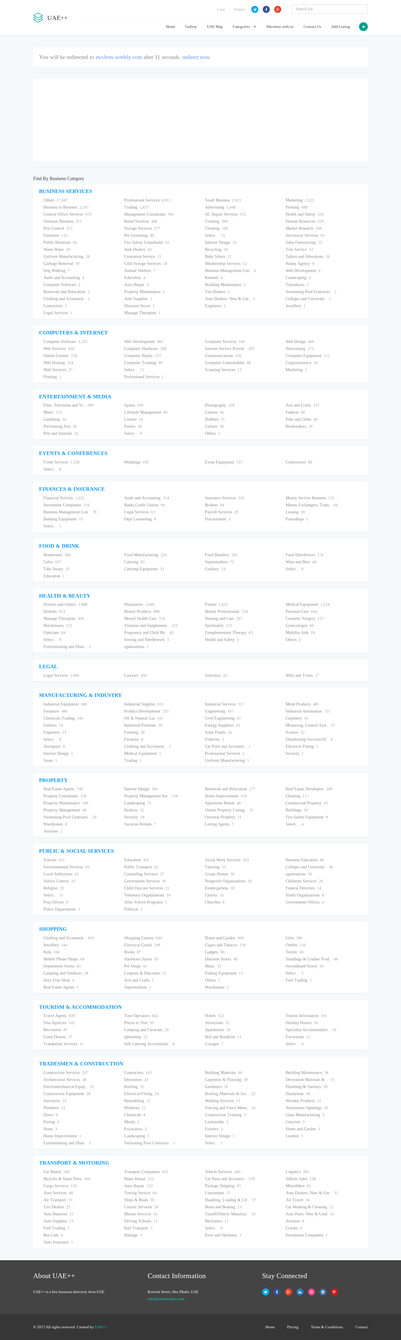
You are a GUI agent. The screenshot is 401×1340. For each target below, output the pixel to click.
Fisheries (214, 739)
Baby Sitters (218, 256)
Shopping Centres (143, 938)
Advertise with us (280, 26)
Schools (54, 860)
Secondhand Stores (305, 966)
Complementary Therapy (229, 632)
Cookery (215, 569)
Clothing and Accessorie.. (66, 299)
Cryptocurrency (302, 363)
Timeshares (297, 284)
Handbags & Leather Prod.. (312, 959)
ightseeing (135, 1037)
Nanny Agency (300, 263)
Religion (53, 888)
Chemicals (135, 1115)
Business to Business (66, 207)
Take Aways (56, 569)
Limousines (217, 1193)
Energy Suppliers (222, 725)
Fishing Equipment (224, 973)
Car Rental (56, 1172)
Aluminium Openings (307, 1108)
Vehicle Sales (301, 1179)
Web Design (300, 341)
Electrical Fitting (302, 746)
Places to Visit (139, 1023)
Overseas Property (223, 817)
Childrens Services (304, 881)
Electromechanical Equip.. (68, 1086)
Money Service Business (310, 498)
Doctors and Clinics (65, 604)
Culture (214, 426)
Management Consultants (149, 214)
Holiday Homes (302, 1023)
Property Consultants (65, 796)
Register (239, 9)
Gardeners (216, 1086)
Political (133, 909)
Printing (297, 207)
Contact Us (312, 26)
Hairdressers (57, 625)
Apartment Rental (223, 803)
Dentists (54, 611)
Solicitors (216, 675)
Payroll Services (221, 512)
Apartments (217, 1030)
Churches (215, 902)
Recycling (216, 249)
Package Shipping (223, 1186)
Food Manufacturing (145, 555)
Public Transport (141, 867)
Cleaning (216, 228)
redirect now (196, 57)
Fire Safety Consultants (146, 242)
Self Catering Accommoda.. (149, 1044)
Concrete (295, 1122)
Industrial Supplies (144, 704)
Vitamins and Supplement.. (151, 625)
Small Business (223, 200)
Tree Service (299, 249)
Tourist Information (306, 1016)
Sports (133, 405)
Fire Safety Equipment (307, 817)
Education (134, 277)
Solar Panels (218, 732)
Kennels (214, 277)
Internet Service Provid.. (230, 348)
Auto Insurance (58, 1242)
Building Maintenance (225, 284)
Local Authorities (61, 874)
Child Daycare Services (146, 888)
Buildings (297, 810)
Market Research (304, 228)
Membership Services (226, 263)
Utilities (53, 725)
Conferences (299, 462)
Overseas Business (62, 221)
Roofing (134, 1086)
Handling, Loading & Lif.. (230, 1200)
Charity (214, 895)
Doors (50, 1115)
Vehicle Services (222, 1172)
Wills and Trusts (302, 675)
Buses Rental (139, 1179)
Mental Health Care (144, 618)
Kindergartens (220, 888)
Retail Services (140, 221)
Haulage (133, 1235)
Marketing (300, 200)
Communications (223, 355)
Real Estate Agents (63, 789)
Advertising (220, 207)
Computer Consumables (228, 363)
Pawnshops (297, 519)
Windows (135, 1108)
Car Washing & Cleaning (309, 1207)
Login (221, 9)
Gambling (54, 419)
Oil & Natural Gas (143, 718)
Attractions (217, 1023)
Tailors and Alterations (308, 256)
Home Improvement (226, 796)
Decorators (136, 1079)
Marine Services (140, 1214)
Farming (134, 732)
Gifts (294, 938)
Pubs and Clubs (302, 419)
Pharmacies (139, 604)
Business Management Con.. (230, 270)
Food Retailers (221, 555)
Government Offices (305, 902)
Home (170, 26)
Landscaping (298, 277)
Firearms (133, 739)
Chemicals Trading (63, 718)
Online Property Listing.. (229, 810)
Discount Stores (139, 306)
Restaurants (57, 555)
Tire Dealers (217, 292)
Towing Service (140, 1193)
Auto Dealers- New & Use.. (230, 299)
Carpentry (297, 718)
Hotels (214, 1016)
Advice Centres (59, 881)
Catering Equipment (144, 569)
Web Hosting (58, 363)
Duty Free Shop (58, 980)
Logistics (297, 1172)
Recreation (55, 1030)
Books (132, 952)
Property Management (65, 810)
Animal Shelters (139, 270)
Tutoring (215, 867)
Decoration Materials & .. (310, 1079)
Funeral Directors (303, 888)
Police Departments (61, 909)
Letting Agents (219, 824)
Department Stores (62, 966)
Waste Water (56, 249)
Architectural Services (65, 1079)
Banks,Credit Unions (144, 505)
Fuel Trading (299, 980)
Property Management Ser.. (151, 796)
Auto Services (58, 1193)
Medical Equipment (308, 604)
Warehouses (55, 824)
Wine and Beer (301, 562)
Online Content (60, 355)
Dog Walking (56, 270)
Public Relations (60, 242)
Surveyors (55, 1101)
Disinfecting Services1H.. (309, 739)
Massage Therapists (142, 313)
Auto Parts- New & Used (310, 1214)
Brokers (214, 505)
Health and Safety (305, 214)
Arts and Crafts (302, 405)
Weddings (136, 462)
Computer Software (61, 284)
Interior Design (221, 242)
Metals (131, 1122)
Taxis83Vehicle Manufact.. (230, 1214)
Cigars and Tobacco (225, 945)
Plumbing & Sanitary (307, 1086)
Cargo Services (60, 1186)
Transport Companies (146, 1172)
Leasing (295, 512)
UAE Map (215, 26)
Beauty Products (142, 611)
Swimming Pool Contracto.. (311, 292)
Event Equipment (223, 462)
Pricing (293, 1327)
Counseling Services (144, 874)
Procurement (217, 519)
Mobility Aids (300, 632)
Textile (295, 952)
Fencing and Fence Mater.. (230, 1108)
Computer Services (225, 341)
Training (216, 221)
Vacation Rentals (140, 824)
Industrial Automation (308, 711)
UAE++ (101, 1327)
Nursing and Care (223, 618)
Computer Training (143, 363)
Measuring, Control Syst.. (310, 725)
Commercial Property (307, 803)
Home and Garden (224, 938)
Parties (133, 426)
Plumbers (54, 1108)
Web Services (58, 348)
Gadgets (215, 952)
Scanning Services (223, 370)
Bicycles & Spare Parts (66, 1179)
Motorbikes (298, 1186)
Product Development (146, 711)
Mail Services (58, 370)
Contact (361, 1327)
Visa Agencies (59, 1023)
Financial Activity (64, 498)
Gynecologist (300, 625)
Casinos (214, 412)
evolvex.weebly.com (119, 57)
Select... (215, 235)
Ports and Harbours (223, 1235)
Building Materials (223, 1072)
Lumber (294, 1136)
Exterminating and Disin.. (67, 646)
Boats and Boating (223, 1207)
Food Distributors (305, 555)
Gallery (191, 26)
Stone (50, 760)
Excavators (135, 1129)
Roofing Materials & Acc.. (230, 1094)
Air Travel (298, 1200)
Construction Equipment (66, 1094)
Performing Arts (60, 426)
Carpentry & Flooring (226, 1079)
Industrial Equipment (65, 704)
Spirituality (218, 625)
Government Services (145, 881)
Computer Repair (142, 355)
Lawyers (135, 675)
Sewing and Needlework (146, 639)
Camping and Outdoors (65, 973)
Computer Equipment (308, 355)
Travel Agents (59, 1016)
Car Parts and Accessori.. (228, 746)
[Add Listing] (363, 26)
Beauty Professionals (226, 611)
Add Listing (340, 26)
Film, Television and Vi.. (68, 405)
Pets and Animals (60, 433)
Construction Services (65, 1072)
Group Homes (220, 874)
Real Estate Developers (309, 789)
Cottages (214, 1044)
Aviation (295, 1221)
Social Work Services (227, 860)
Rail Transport (138, 1228)
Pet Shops (135, 966)
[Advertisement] (200, 120)
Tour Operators (141, 1016)
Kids (51, 952)
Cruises (294, 1228)
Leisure (133, 419)
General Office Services (67, 214)
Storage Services (142, 228)
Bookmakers (299, 426)
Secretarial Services (305, 235)
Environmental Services (66, 867)
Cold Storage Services (145, 263)
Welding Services (222, 1101)
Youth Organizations (305, 895)
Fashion (295, 412)
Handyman (298, 1094)
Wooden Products (303, 1101)
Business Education (305, 860)
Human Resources (305, 221)
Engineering (219, 711)
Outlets (296, 945)
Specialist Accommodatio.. (311, 1030)
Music (52, 412)
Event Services (61, 462)
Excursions (298, 1037)
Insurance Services (224, 498)
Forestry (214, 1129)
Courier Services (141, 1207)
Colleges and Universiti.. (308, 299)
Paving (51, 1122)
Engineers (215, 306)
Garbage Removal (61, 263)
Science (295, 732)
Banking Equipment (63, 519)
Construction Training (225, 1115)
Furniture (55, 235)
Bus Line (53, 1235)
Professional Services (147, 200)
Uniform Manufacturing (66, 256)
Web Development (303, 270)
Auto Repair (136, 284)
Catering (134, 562)
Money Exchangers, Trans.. (312, 505)
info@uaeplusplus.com (166, 1299)
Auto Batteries (58, 1214)
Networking (300, 348)
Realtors (134, 810)
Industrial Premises (143, 725)
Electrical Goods (142, 945)
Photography (220, 405)
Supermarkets (219, 562)
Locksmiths (216, 1122)
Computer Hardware (145, 348)
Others (55, 200)
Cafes (52, 562)
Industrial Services (224, 704)
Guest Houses (57, 1037)
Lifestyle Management (146, 412)
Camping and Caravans (146, 1030)
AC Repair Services (225, 214)
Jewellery (296, 306)
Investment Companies (66, 505)
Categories (242, 26)
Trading (136, 207)
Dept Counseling (140, 519)
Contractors (55, 306)
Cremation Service (142, 256)
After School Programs (145, 902)
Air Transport (58, 1200)
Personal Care (301, 611)
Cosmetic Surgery (305, 618)
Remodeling (137, 1101)
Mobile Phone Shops (63, 959)
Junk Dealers (138, 249)
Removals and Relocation (66, 292)
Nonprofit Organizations (228, 881)
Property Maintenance (144, 292)
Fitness (216, 604)
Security (295, 753)
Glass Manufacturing (305, 1115)
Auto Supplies (138, 299)
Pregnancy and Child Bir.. (149, 632)
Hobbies (215, 419)
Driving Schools (141, 1221)
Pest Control (58, 228)
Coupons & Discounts (145, 973)
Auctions (53, 831)
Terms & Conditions (327, 1327)
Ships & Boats (139, 1200)
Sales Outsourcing (304, 242)
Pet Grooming (139, 235)
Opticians (54, 632)
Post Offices (55, 902)
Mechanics (217, 1221)
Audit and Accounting (63, 277)
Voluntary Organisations (147, 895)
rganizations (136, 646)
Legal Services (57, 313)
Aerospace (54, 746)
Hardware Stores (141, 959)
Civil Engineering (223, 718)
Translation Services (63, 1044)
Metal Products (302, 704)
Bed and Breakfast (223, 1037)
